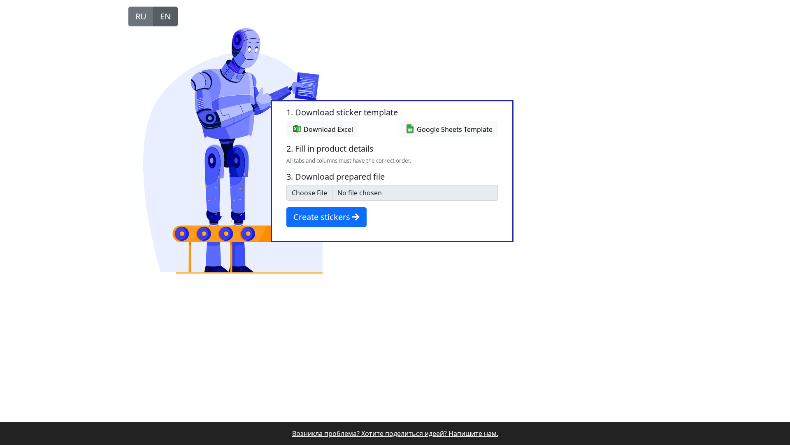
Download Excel (327, 129)
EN (165, 16)
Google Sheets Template (454, 129)
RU (140, 16)
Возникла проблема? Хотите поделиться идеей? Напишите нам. (395, 433)
